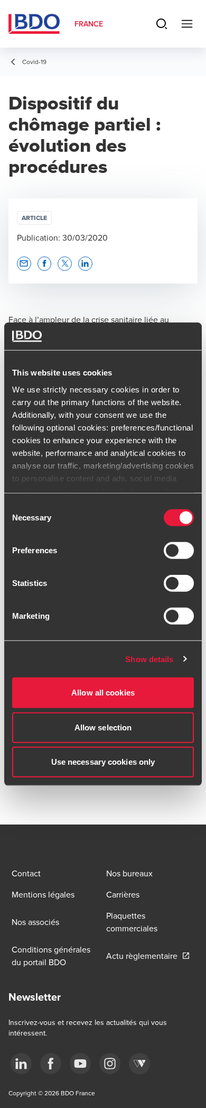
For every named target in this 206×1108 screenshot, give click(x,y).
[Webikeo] (139, 1063)
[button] (24, 264)
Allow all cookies (103, 692)
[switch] (179, 550)
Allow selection (103, 726)
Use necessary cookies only (103, 761)
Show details (149, 658)
